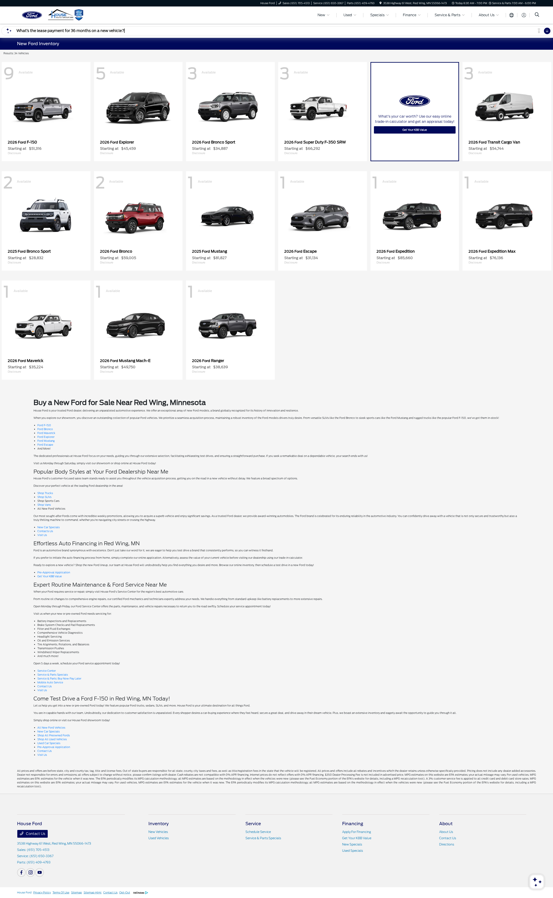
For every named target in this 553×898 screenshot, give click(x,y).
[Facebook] (21, 872)
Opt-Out (124, 892)
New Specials (352, 844)
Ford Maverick (46, 433)
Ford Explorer (45, 437)
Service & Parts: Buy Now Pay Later (59, 678)
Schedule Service (258, 832)
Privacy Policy (42, 892)
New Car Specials (48, 527)
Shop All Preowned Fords (53, 735)
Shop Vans (44, 504)
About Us (446, 832)
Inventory (158, 823)
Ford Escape (45, 444)
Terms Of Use (60, 892)
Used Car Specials (48, 743)
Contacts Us (45, 531)
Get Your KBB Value (414, 129)
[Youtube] (39, 872)
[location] (380, 3)
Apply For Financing (356, 832)
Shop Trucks (45, 493)
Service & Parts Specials (52, 674)
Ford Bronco (45, 429)
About (446, 823)
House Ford (24, 892)
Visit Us (42, 535)
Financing (352, 823)
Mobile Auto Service (50, 682)
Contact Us (44, 686)
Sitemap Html (93, 892)
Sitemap (76, 892)
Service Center (46, 670)
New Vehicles (158, 832)
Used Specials (352, 850)
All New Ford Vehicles (51, 727)
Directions (446, 844)
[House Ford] (54, 15)
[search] (537, 15)
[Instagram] (30, 872)
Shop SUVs (44, 497)
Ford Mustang (46, 440)
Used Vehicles (158, 838)
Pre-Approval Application (53, 572)
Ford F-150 (44, 425)
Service (253, 823)
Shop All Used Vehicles (52, 739)
